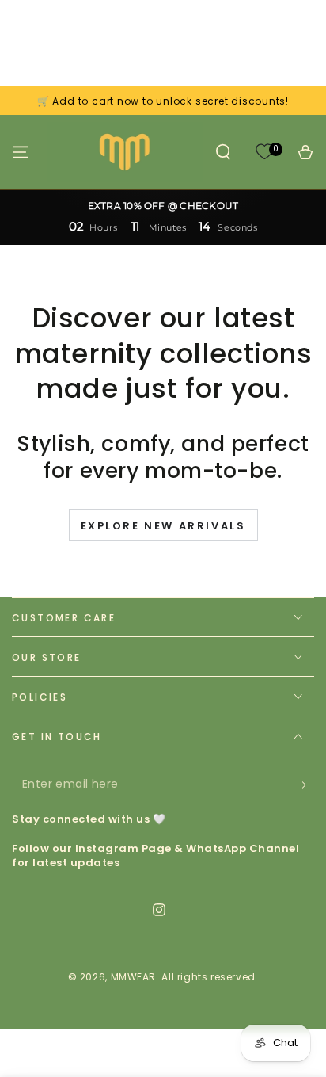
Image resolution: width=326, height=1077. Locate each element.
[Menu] (20, 152)
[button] (223, 152)
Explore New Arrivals (163, 525)
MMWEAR (134, 976)
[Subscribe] (305, 784)
